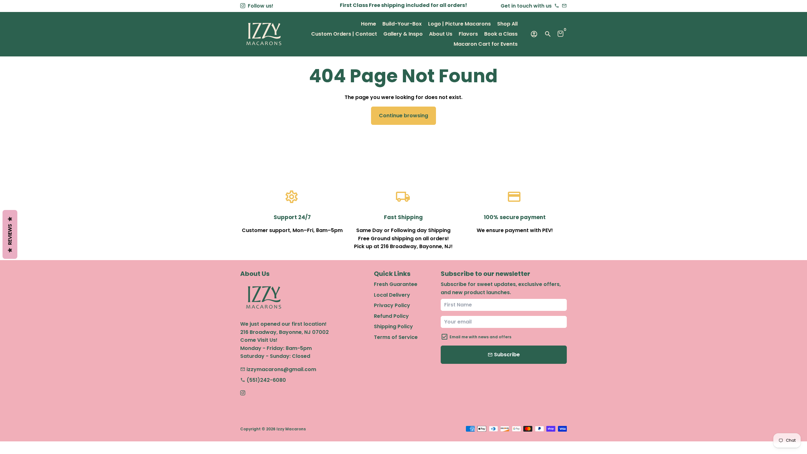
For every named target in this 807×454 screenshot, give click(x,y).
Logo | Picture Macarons (459, 23)
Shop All (507, 23)
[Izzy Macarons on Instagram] (242, 5)
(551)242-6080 (263, 380)
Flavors (468, 34)
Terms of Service (396, 337)
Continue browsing (403, 115)
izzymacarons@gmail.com (278, 369)
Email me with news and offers (480, 337)
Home (368, 23)
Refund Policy (391, 316)
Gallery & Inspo (403, 34)
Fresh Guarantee (395, 284)
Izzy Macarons (291, 429)
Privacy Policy (392, 305)
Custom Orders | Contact (344, 34)
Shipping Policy (393, 326)
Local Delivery (392, 295)
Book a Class (501, 34)
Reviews (10, 234)
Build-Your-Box (402, 23)
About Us (440, 34)
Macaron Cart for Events (486, 44)
